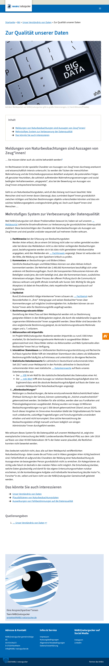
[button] (6, 660)
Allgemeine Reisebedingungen (52, 642)
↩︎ (46, 523)
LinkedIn (77, 642)
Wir (18, 22)
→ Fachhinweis (57, 253)
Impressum (44, 636)
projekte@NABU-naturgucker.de (22, 617)
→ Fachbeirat (80, 296)
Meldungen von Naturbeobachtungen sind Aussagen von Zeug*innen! (50, 128)
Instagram (78, 639)
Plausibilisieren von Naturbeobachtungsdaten (35, 497)
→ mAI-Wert (26, 379)
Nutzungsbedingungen (49, 639)
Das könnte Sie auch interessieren (32, 135)
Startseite (10, 22)
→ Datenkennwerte (61, 368)
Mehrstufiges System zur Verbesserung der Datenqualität (43, 131)
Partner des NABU (96, 661)
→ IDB (23, 375)
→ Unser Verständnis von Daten (28, 523)
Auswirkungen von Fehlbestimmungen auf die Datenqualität (42, 501)
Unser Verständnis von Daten (37, 22)
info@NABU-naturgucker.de (16, 648)
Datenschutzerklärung (49, 645)
